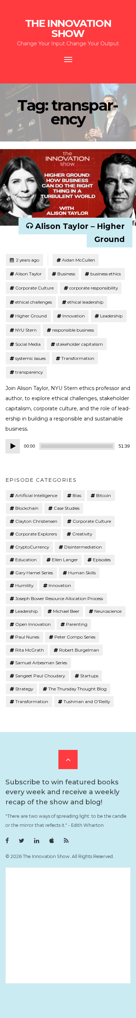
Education (26, 559)
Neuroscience (107, 611)
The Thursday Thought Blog (77, 688)
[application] (68, 446)
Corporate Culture (34, 288)
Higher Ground (31, 316)
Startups (89, 675)
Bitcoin (103, 495)
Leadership (111, 316)
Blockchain (26, 508)
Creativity (82, 534)
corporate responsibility (93, 288)
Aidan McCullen (78, 260)
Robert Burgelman (79, 650)
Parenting (76, 624)
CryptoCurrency (32, 547)
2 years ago (24, 260)
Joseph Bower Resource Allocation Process (59, 598)
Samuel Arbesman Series (41, 662)
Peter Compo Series (74, 637)
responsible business (73, 330)
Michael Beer (66, 611)
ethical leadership (85, 302)
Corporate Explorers (36, 534)
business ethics (105, 273)
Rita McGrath (29, 650)
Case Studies (66, 508)
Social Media (28, 344)
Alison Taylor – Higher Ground (80, 232)
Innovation (73, 316)
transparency (29, 372)
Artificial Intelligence (36, 495)
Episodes (102, 559)
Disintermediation (83, 547)
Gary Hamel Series (34, 572)
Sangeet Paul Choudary (40, 675)
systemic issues (30, 358)
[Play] (12, 446)
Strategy (24, 688)
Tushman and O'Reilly (86, 701)
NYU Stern (26, 330)
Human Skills (82, 572)
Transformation (77, 358)
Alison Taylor (28, 273)
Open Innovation (33, 624)
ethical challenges (33, 302)
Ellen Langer (65, 559)
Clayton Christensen (36, 521)
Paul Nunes (27, 637)
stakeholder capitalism (79, 344)
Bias (77, 495)
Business (66, 273)
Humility (24, 585)
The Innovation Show (68, 28)
